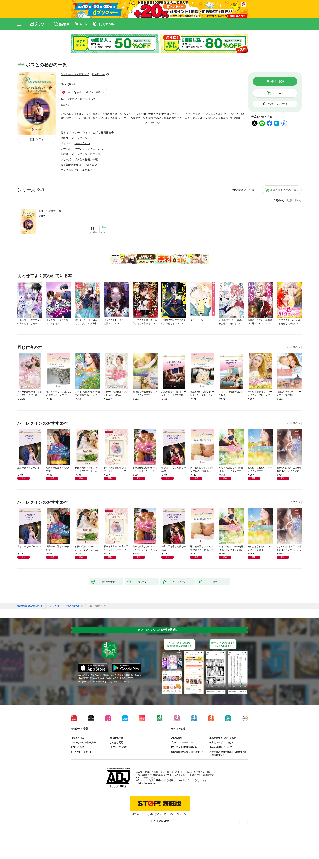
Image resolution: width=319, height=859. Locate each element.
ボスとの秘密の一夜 (49, 211)
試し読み (39, 139)
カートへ (278, 93)
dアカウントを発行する (146, 814)
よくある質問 (116, 742)
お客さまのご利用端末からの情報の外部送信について (228, 753)
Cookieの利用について (220, 747)
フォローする (107, 74)
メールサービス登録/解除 (83, 742)
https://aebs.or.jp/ (146, 783)
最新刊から (294, 200)
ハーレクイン (80, 137)
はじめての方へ (78, 737)
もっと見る (291, 347)
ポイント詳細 (94, 92)
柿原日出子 (98, 74)
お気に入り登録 (245, 189)
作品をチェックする (277, 104)
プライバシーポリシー (182, 742)
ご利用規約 (176, 737)
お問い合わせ (77, 747)
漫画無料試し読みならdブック (29, 606)
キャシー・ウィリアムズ (75, 74)
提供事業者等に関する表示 (222, 737)
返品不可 (65, 104)
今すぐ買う (277, 81)
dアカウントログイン (81, 752)
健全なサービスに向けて (221, 742)
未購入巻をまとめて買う (284, 189)
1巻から (279, 200)
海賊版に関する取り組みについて (187, 752)
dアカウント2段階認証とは (184, 747)
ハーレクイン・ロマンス (89, 148)
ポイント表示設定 (118, 747)
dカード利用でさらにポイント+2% (78, 99)
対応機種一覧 (116, 737)
